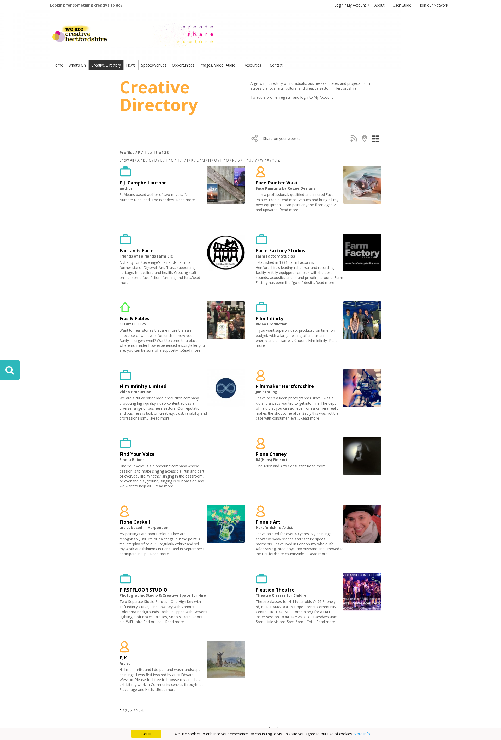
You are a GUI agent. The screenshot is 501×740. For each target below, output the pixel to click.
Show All (127, 160)
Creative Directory (106, 65)
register (286, 97)
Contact (276, 65)
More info (362, 733)
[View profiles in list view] (376, 138)
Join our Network (434, 5)
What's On (77, 65)
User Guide (404, 5)
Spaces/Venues (153, 65)
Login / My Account (352, 5)
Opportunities (183, 65)
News (131, 65)
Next (140, 710)
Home (58, 65)
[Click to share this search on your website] (255, 138)
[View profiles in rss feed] (355, 138)
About (381, 5)
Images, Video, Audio (219, 65)
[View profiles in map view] (365, 138)
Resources (254, 65)
